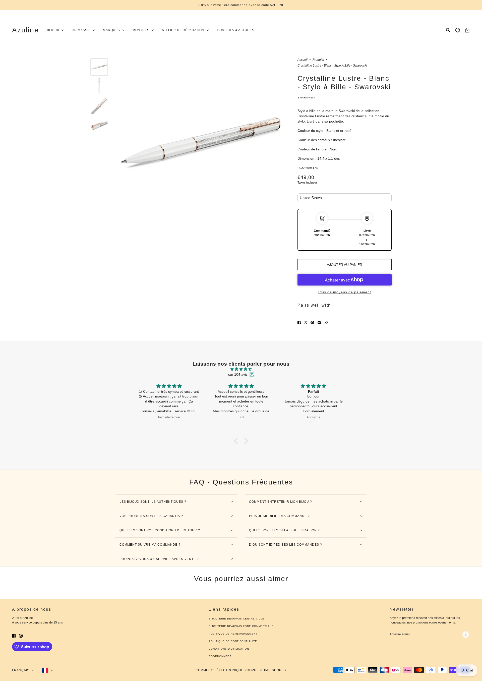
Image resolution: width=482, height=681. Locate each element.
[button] (326, 322)
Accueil (302, 60)
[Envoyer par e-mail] (319, 322)
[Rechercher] (448, 30)
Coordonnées (220, 656)
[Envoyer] (465, 634)
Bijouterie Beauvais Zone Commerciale (241, 626)
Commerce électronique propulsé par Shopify (241, 670)
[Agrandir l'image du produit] (201, 143)
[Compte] (457, 30)
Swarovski (306, 97)
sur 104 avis (238, 374)
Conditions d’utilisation (229, 648)
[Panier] (467, 30)
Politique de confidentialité (233, 641)
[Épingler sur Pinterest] (312, 322)
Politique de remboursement (233, 633)
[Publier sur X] (306, 322)
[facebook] (14, 635)
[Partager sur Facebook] (299, 322)
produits (318, 60)
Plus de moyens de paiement (344, 292)
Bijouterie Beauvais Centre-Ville (236, 618)
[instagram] (21, 635)
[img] (241, 369)
